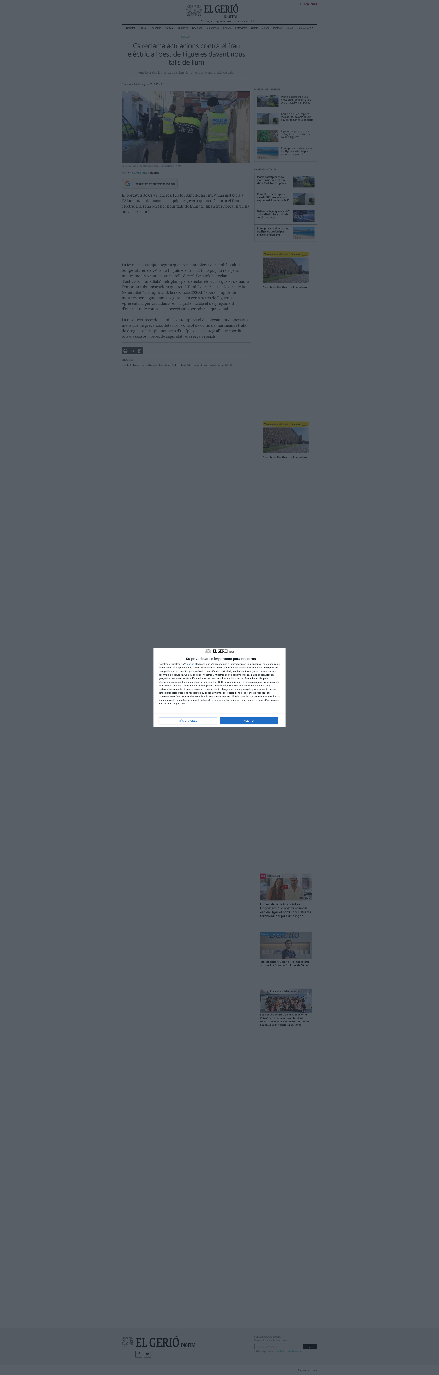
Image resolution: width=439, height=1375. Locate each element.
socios (190, 664)
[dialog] (219, 687)
